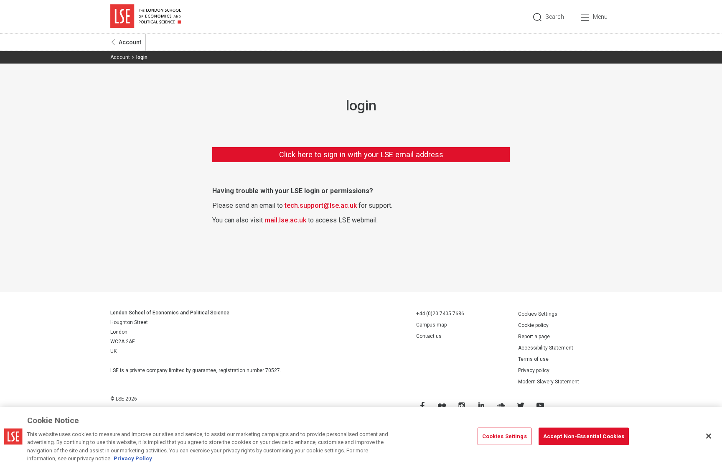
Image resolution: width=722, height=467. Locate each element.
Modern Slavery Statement (548, 382)
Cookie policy (533, 325)
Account (130, 42)
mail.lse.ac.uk (285, 220)
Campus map (431, 325)
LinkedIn (481, 405)
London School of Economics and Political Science (145, 16)
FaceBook (422, 405)
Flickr (441, 405)
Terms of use (533, 359)
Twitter (520, 405)
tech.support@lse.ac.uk (321, 205)
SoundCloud (500, 405)
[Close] (708, 436)
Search (554, 16)
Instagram (461, 405)
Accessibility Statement (545, 348)
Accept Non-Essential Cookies (584, 436)
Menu (600, 16)
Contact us (429, 336)
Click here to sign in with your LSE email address (361, 154)
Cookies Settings (537, 314)
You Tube (540, 405)
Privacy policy (533, 370)
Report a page (534, 336)
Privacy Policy (133, 458)
